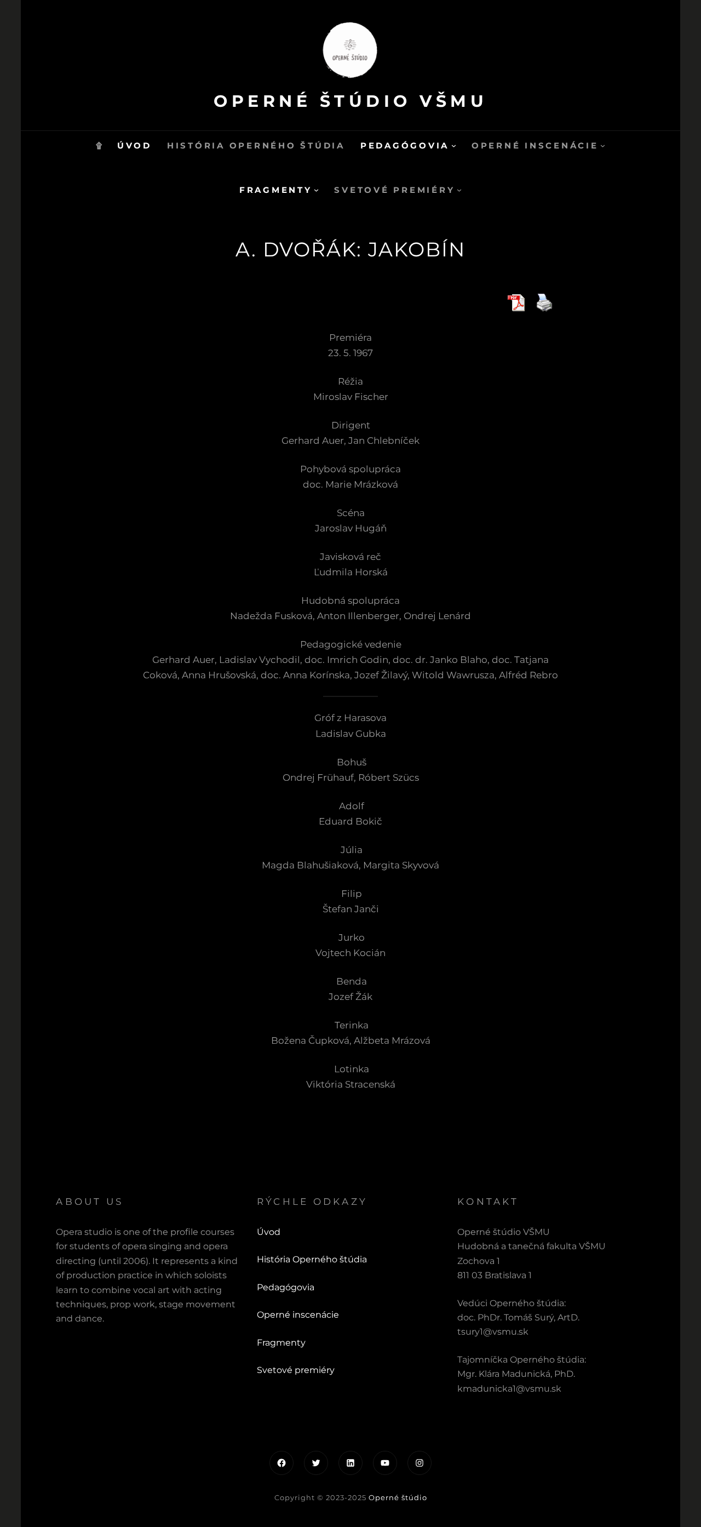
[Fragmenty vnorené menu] (316, 189)
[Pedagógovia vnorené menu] (453, 145)
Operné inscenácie (298, 1314)
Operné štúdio (398, 1497)
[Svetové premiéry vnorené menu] (459, 189)
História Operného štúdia (312, 1259)
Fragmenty (281, 1342)
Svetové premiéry (296, 1370)
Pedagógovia (285, 1287)
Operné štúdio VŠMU (350, 101)
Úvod (268, 1232)
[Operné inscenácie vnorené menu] (602, 145)
